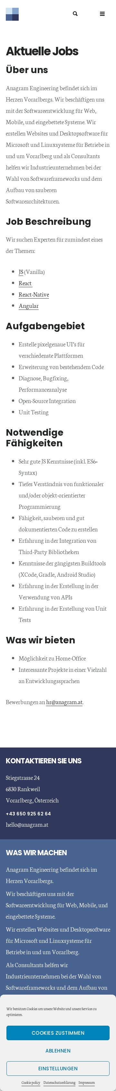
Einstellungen (58, 1068)
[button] (102, 13)
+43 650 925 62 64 (28, 814)
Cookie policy (31, 1082)
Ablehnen (58, 1050)
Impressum (87, 1082)
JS (21, 271)
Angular (29, 305)
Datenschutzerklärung (59, 1082)
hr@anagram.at (64, 701)
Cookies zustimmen (58, 1033)
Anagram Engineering (58, 14)
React (26, 282)
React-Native (34, 294)
